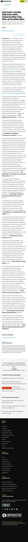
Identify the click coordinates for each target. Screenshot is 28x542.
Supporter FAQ (5, 472)
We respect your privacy (17, 522)
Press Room (7, 4)
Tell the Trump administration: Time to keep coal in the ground (13, 389)
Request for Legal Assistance (8, 448)
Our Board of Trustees (6, 430)
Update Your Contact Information (9, 488)
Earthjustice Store (5, 470)
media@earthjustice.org (8, 30)
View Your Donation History (7, 490)
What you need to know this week (10, 397)
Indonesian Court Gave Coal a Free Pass (12, 378)
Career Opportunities (6, 441)
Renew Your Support (6, 463)
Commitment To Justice (7, 432)
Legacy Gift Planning (6, 468)
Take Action (7, 387)
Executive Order (9, 69)
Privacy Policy (5, 443)
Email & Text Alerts (6, 461)
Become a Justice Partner (7, 466)
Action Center (5, 459)
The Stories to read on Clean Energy (11, 375)
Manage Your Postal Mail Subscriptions (10, 486)
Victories (4, 439)
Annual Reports (5, 437)
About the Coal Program (9, 337)
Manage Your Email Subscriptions (9, 484)
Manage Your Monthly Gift (7, 482)
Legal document (20, 34)
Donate (3, 457)
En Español (4, 428)
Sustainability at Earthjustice (8, 435)
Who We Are (4, 426)
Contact (3, 445)
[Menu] (26, 1)
